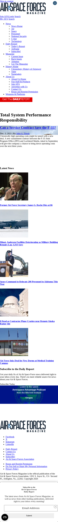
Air (12, 29)
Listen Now (29, 402)
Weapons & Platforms (15, 94)
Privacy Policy (12, 469)
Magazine (10, 54)
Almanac (15, 61)
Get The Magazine (19, 64)
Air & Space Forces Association (20, 459)
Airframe (15, 49)
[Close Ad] (55, 506)
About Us (10, 76)
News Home (17, 26)
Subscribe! (16, 51)
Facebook (10, 437)
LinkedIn (10, 444)
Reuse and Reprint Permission (24, 91)
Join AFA (4, 16)
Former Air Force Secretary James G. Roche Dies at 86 (26, 205)
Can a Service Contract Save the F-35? (28, 127)
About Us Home (18, 79)
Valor (13, 71)
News (8, 24)
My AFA (4, 19)
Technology (16, 41)
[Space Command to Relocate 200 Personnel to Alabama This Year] (14, 276)
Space (14, 31)
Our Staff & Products (20, 81)
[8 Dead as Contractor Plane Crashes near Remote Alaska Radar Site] (14, 316)
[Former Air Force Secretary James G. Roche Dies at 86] (14, 199)
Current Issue (17, 56)
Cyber (14, 39)
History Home (12, 66)
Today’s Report (18, 46)
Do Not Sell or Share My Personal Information (26, 466)
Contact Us (16, 89)
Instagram (10, 442)
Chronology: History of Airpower (26, 69)
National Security (19, 36)
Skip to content (6, 1)
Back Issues (16, 59)
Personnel (15, 34)
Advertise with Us (19, 86)
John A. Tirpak (23, 133)
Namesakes (16, 74)
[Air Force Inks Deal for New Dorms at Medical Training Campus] (14, 355)
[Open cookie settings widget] (4, 517)
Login (11, 16)
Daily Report (11, 44)
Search (17, 16)
